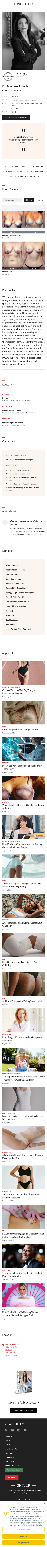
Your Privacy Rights (14, 1470)
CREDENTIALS (22, 171)
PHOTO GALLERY (22, 166)
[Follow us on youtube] (25, 1430)
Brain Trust (9, 1453)
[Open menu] (5, 4)
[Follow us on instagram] (18, 1430)
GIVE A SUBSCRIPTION (23, 1410)
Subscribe (11, 1477)
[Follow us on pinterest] (12, 1430)
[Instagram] (15, 112)
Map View (14, 108)
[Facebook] (12, 112)
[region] (23, 1524)
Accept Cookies (23, 1543)
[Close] (44, 1503)
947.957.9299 (15, 96)
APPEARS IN (23, 176)
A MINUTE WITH (37, 171)
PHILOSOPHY (37, 166)
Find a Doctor (9, 1445)
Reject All (23, 1536)
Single (40, 200)
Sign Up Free (23, 1499)
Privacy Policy (9, 1457)
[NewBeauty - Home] (23, 4)
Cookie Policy (9, 1461)
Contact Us (9, 1437)
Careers (7, 1441)
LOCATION (34, 176)
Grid (30, 200)
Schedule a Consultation (16, 117)
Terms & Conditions (12, 1465)
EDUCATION (8, 171)
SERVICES (12, 176)
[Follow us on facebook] (6, 1430)
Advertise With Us (11, 1449)
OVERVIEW (8, 166)
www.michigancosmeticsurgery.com (23, 100)
